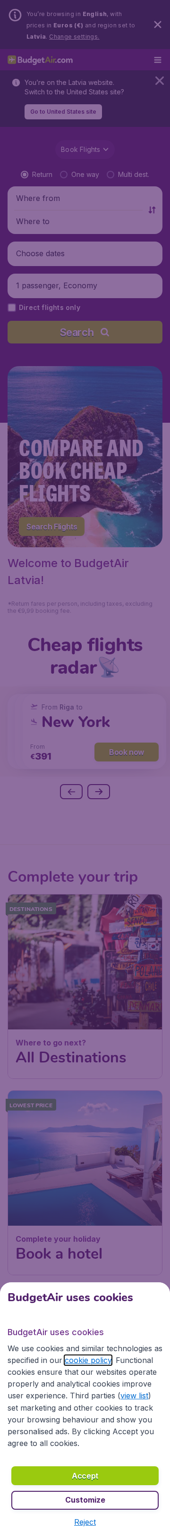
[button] (85, 1522)
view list (134, 1395)
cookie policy (88, 1360)
